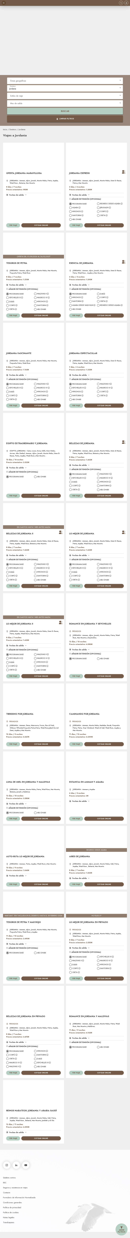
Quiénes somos (9, 1177)
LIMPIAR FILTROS (66, 118)
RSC (4, 1182)
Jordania (22, 129)
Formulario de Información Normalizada (19, 1197)
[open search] (121, 3)
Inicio (5, 129)
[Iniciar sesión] (126, 3)
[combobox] (65, 80)
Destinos (13, 129)
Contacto (6, 1192)
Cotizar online (41, 225)
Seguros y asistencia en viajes (15, 1187)
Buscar (65, 111)
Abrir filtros (121, 1231)
